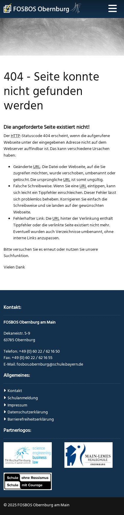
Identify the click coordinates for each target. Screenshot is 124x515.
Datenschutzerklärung (28, 412)
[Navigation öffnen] (112, 8)
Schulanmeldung (23, 398)
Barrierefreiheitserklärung (31, 419)
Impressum (17, 405)
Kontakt (15, 391)
